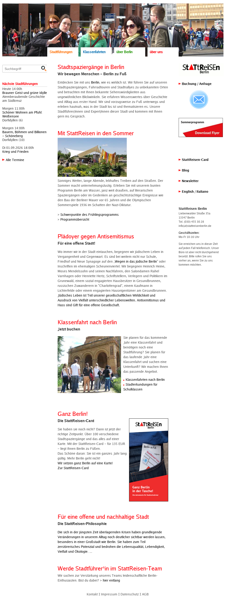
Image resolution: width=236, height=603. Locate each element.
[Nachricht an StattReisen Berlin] (199, 99)
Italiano (202, 191)
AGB (145, 594)
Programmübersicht (74, 219)
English (188, 191)
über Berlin (124, 52)
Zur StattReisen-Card (73, 468)
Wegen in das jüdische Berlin (136, 261)
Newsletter (189, 181)
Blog (185, 170)
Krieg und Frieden (15, 151)
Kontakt (92, 594)
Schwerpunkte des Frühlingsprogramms (89, 214)
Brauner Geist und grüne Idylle (24, 93)
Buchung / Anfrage (196, 84)
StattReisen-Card (195, 160)
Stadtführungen (61, 52)
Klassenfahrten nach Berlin (145, 379)
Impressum (109, 594)
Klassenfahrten (94, 52)
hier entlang (111, 580)
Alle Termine (15, 160)
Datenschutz (130, 594)
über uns (156, 52)
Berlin (95, 82)
